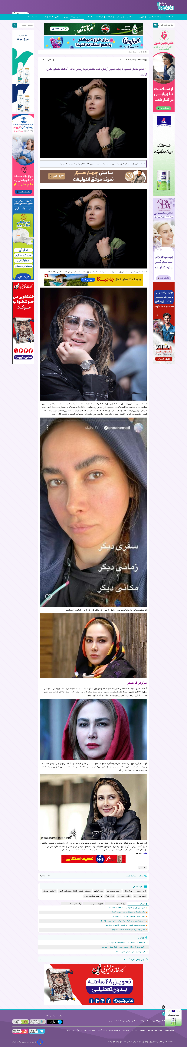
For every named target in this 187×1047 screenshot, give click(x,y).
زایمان (119, 17)
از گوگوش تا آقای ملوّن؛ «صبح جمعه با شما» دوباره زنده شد (123, 947)
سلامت (90, 17)
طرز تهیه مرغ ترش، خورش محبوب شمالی (130, 951)
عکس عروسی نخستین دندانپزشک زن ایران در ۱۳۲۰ (128, 916)
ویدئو (66, 17)
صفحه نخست (167, 17)
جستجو (142, 1030)
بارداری (130, 17)
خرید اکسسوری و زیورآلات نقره (135, 891)
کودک (100, 17)
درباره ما (134, 1030)
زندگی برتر (76, 1030)
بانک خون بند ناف (124, 896)
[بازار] (20, 1021)
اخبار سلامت (54, 17)
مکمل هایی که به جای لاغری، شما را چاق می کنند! (128, 912)
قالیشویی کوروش (49, 891)
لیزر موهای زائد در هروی (93, 896)
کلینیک (43, 17)
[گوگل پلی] (37, 1021)
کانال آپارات (101, 1030)
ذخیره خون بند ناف (113, 891)
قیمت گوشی (98, 891)
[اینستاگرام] (20, 1033)
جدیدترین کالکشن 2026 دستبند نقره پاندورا (75, 891)
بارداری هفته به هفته (155, 1030)
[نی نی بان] (165, 6)
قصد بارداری (154, 17)
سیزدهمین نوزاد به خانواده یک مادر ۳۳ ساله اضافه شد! (127, 907)
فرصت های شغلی (114, 1030)
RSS (68, 1030)
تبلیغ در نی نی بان (89, 1030)
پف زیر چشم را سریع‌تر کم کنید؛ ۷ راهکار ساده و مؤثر (128, 929)
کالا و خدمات (32, 17)
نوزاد (110, 17)
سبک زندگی (77, 17)
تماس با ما (126, 1030)
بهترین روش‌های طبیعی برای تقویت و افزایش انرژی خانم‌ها (125, 925)
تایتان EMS (110, 896)
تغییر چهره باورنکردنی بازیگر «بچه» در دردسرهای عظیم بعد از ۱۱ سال (123, 921)
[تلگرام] (36, 1033)
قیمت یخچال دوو (140, 896)
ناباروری (141, 17)
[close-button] (163, 1007)
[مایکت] (55, 1021)
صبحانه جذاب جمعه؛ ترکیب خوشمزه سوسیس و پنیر (126, 942)
